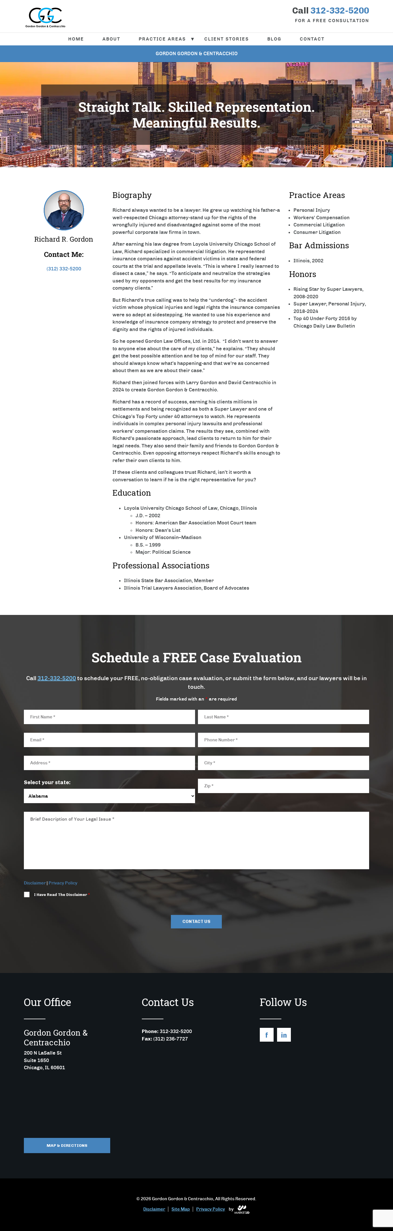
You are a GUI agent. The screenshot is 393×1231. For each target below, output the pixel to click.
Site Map (180, 1209)
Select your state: (47, 782)
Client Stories (226, 39)
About (111, 39)
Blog (274, 39)
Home (76, 39)
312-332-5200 (56, 678)
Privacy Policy (63, 883)
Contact (312, 39)
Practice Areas (162, 39)
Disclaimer (35, 883)
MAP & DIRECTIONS (67, 1145)
